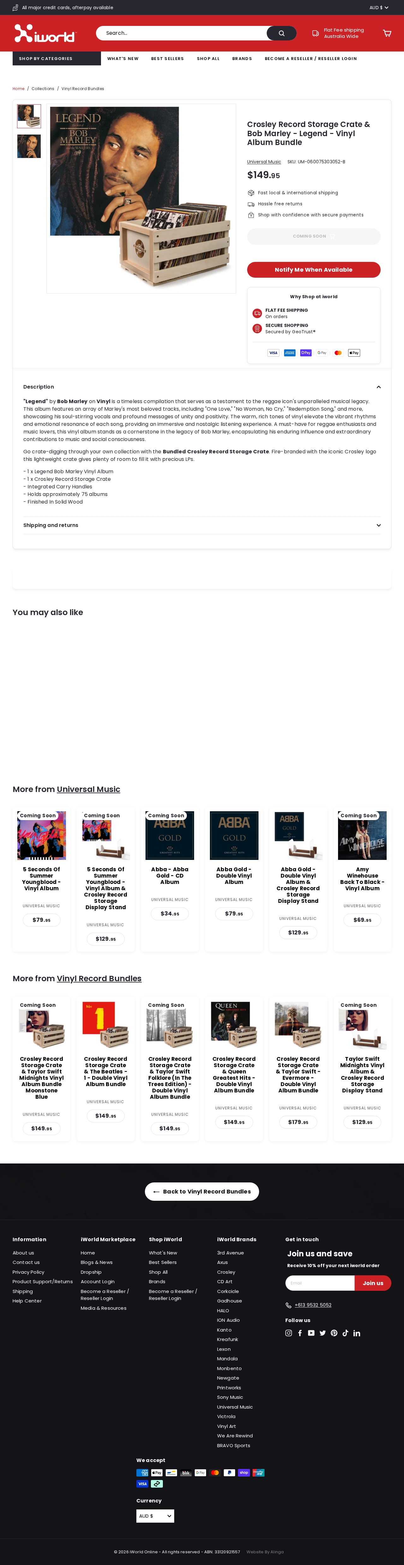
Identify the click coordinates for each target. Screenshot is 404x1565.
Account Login (98, 1281)
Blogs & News (97, 1262)
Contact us (26, 1262)
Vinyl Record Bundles (83, 88)
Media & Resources (104, 1308)
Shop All (208, 59)
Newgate (228, 1378)
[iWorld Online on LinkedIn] (357, 1332)
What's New (123, 59)
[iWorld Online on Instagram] (288, 1332)
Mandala (227, 1358)
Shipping (23, 1291)
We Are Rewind (235, 1435)
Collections (43, 88)
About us (23, 1252)
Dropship (91, 1272)
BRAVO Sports (233, 1445)
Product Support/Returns (43, 1281)
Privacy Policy (28, 1272)
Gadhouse (229, 1300)
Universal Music (264, 162)
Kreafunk (227, 1339)
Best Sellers (167, 59)
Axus (222, 1262)
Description (38, 386)
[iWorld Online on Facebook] (300, 1332)
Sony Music (230, 1397)
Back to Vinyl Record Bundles (206, 1191)
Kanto (224, 1329)
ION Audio (228, 1320)
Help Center (27, 1300)
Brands (242, 59)
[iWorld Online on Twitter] (322, 1332)
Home (18, 88)
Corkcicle (228, 1291)
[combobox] (196, 33)
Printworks (229, 1387)
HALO (223, 1310)
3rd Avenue (230, 1252)
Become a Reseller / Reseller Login (311, 59)
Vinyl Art (226, 1426)
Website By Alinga (265, 1552)
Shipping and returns (50, 525)
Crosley (226, 1272)
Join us (373, 1283)
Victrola (226, 1416)
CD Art (225, 1281)
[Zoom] (141, 198)
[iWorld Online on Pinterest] (334, 1332)
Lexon (224, 1349)
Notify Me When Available (314, 270)
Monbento (229, 1368)
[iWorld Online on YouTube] (311, 1332)
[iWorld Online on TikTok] (345, 1332)
